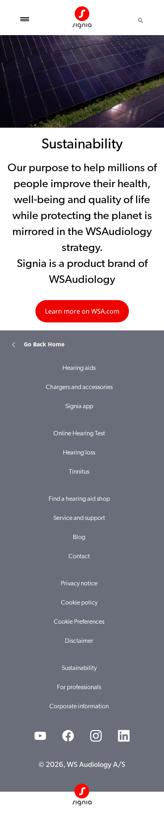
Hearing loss (79, 453)
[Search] (140, 20)
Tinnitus (79, 472)
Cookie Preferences (79, 622)
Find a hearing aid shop (79, 499)
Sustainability (79, 668)
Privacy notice (79, 584)
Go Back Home (44, 344)
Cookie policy (79, 603)
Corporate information (79, 706)
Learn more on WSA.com (82, 311)
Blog (79, 537)
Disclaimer (79, 641)
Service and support (79, 518)
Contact (79, 556)
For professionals (79, 687)
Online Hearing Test (79, 434)
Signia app (79, 406)
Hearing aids (79, 368)
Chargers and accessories (79, 387)
